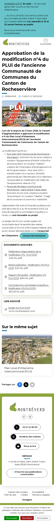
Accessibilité (38, 492)
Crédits (24, 495)
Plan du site (10, 495)
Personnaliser (42, 518)
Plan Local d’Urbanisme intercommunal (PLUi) (18, 370)
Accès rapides (45, 44)
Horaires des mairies (30, 436)
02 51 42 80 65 (29, 427)
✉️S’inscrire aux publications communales (27, 473)
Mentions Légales (41, 495)
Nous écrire (30, 446)
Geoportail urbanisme (34, 236)
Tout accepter (11, 518)
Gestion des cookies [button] (18, 492)
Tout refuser (27, 518)
